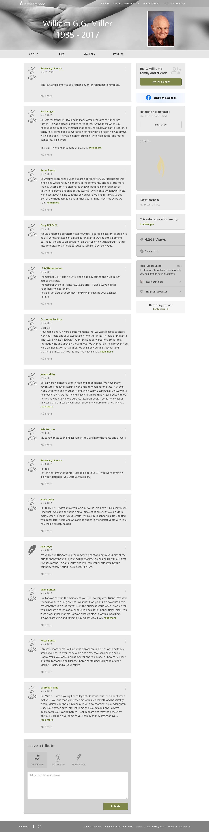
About (33, 54)
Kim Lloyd (46, 546)
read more (95, 147)
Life (61, 54)
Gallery (89, 54)
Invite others (151, 3)
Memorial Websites (93, 826)
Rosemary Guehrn (51, 68)
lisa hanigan (47, 111)
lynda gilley (47, 499)
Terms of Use (143, 826)
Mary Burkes (48, 589)
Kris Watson (48, 429)
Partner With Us (113, 826)
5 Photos (145, 141)
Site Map (172, 826)
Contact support (174, 3)
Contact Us (184, 826)
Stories (118, 54)
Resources (128, 826)
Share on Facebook (165, 97)
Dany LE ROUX (49, 225)
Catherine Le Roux (51, 319)
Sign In (105, 3)
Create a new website (126, 3)
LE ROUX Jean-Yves (52, 268)
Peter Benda (48, 170)
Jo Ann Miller (48, 374)
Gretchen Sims (49, 687)
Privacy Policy (159, 826)
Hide (179, 266)
